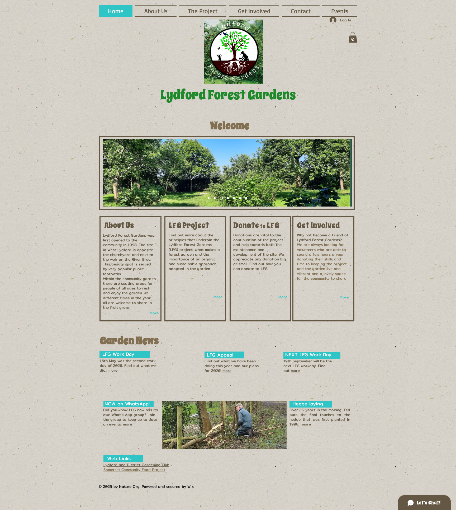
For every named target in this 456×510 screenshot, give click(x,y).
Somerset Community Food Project (134, 469)
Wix (190, 486)
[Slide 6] (234, 198)
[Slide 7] (246, 198)
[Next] (344, 173)
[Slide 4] (221, 198)
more (112, 370)
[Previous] (110, 173)
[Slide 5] (228, 198)
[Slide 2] (209, 198)
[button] (254, 11)
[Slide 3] (215, 198)
